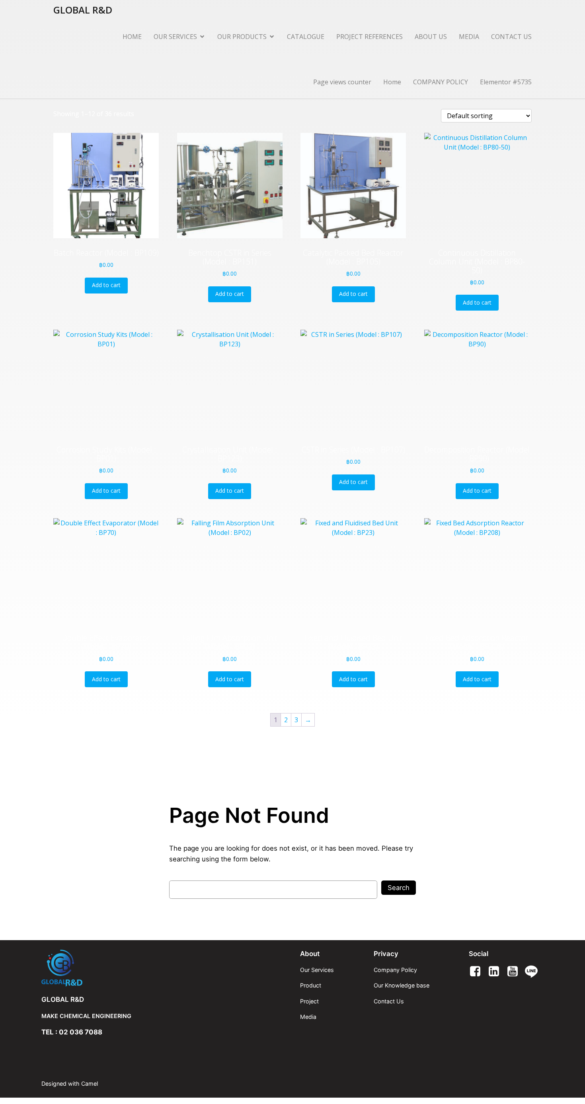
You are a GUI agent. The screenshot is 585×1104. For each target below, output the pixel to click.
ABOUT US (431, 36)
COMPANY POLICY (440, 82)
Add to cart (106, 285)
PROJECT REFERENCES (369, 36)
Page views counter (342, 82)
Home (392, 82)
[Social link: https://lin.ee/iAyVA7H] (534, 971)
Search (399, 888)
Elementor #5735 (506, 82)
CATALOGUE (305, 36)
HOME (132, 36)
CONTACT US (511, 36)
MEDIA (469, 36)
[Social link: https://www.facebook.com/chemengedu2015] (478, 971)
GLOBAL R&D (62, 999)
